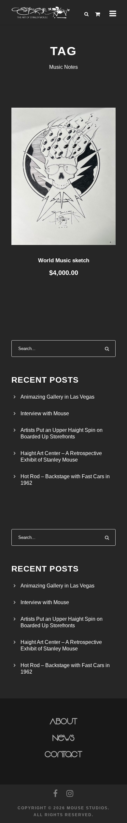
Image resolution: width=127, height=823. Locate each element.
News (64, 738)
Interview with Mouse (45, 413)
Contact (63, 754)
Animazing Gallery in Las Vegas (57, 397)
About (64, 721)
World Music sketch (63, 260)
